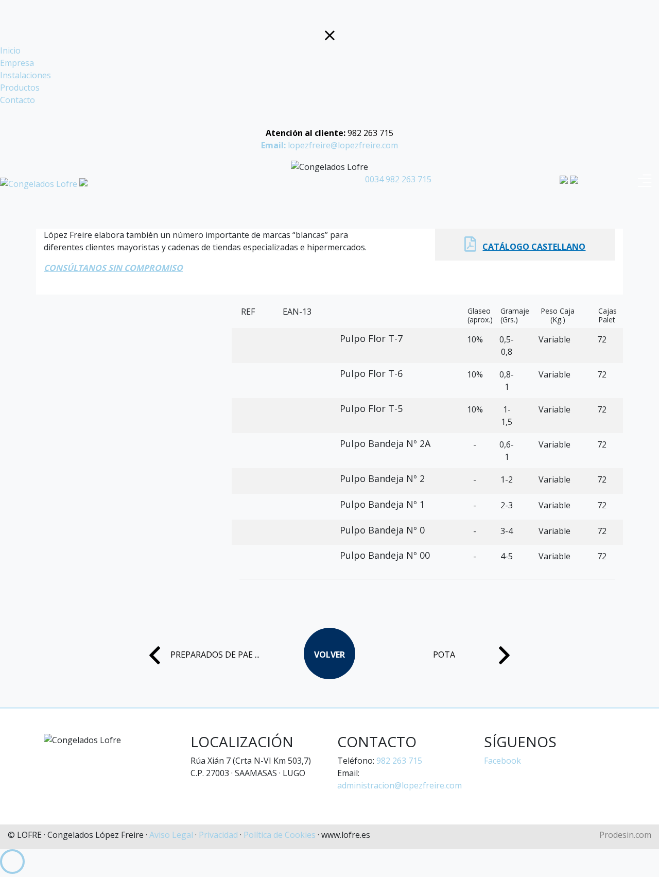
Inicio (10, 50)
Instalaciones (25, 75)
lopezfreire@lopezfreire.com (329, 145)
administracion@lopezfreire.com (399, 785)
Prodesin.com (625, 834)
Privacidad (218, 834)
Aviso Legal (171, 834)
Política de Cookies (280, 834)
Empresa (17, 62)
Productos (20, 87)
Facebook (502, 760)
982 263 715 (329, 133)
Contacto (17, 100)
